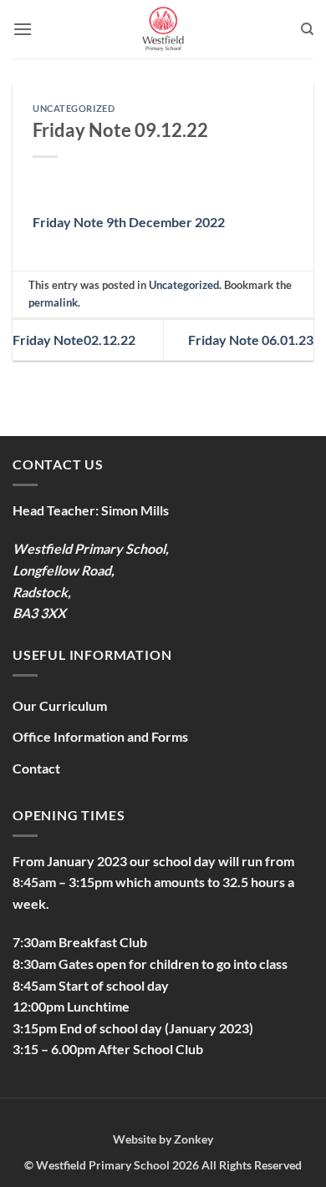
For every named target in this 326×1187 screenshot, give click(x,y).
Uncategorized (74, 108)
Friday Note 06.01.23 (250, 339)
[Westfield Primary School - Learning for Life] (163, 29)
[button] (23, 28)
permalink (53, 302)
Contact (36, 768)
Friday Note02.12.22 (74, 339)
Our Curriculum (60, 705)
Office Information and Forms (100, 736)
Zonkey (193, 1139)
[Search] (307, 29)
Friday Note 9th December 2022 (129, 222)
